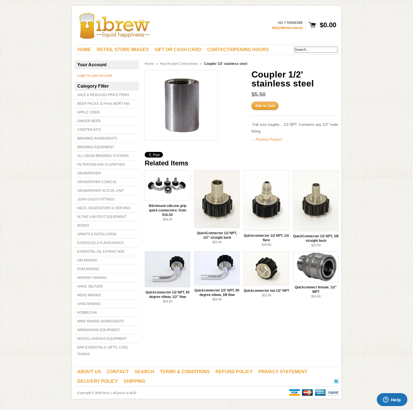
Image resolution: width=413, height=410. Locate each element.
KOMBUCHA (87, 313)
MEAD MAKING (89, 295)
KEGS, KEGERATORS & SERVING (103, 208)
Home (149, 64)
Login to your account (94, 75)
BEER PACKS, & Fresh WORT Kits (103, 104)
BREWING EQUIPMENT (95, 147)
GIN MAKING (87, 260)
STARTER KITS (89, 130)
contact (118, 371)
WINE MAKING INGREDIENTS (100, 321)
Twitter (336, 380)
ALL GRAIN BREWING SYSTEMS (103, 156)
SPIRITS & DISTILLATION (96, 234)
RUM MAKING (88, 269)
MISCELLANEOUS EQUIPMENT (102, 339)
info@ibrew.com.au (287, 28)
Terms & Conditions (185, 371)
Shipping (134, 381)
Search (144, 371)
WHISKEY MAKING (92, 278)
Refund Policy (234, 371)
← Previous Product (266, 140)
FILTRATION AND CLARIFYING (101, 165)
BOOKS (83, 225)
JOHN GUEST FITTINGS (96, 199)
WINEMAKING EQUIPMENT (98, 330)
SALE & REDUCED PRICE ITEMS (103, 95)
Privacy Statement (282, 371)
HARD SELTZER (90, 286)
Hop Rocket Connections (179, 64)
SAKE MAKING (88, 304)
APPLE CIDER (88, 112)
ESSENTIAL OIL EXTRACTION (100, 252)
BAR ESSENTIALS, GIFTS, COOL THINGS (102, 350)
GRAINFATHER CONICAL (97, 182)
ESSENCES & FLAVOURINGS (100, 243)
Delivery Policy (97, 381)
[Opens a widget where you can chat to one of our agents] (391, 400)
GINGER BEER (89, 121)
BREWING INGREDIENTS (97, 138)
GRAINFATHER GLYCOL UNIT (100, 191)
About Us (89, 371)
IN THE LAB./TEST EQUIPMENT (101, 217)
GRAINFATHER (89, 173)
